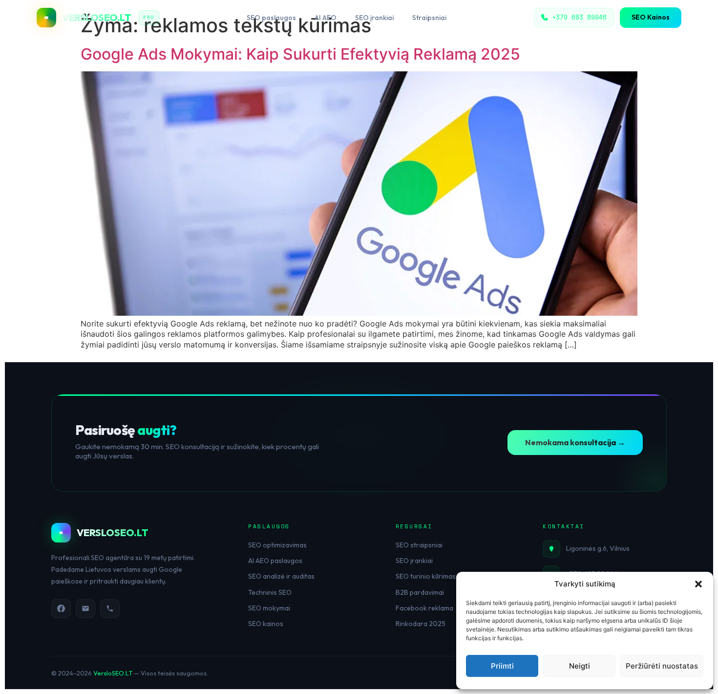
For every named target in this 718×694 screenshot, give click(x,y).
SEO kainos (265, 623)
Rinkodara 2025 (420, 623)
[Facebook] (61, 608)
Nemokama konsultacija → (575, 442)
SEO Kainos (651, 17)
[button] (698, 584)
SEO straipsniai (419, 545)
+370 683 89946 (579, 17)
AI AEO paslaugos (275, 560)
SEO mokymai (269, 608)
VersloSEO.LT (112, 673)
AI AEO (326, 17)
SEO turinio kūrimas (426, 576)
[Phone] (110, 608)
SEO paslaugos (271, 17)
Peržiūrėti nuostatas (662, 666)
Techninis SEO (270, 592)
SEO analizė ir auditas (281, 576)
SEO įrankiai (374, 17)
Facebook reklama (424, 608)
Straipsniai (429, 17)
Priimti (502, 666)
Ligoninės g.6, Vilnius (598, 548)
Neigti (579, 666)
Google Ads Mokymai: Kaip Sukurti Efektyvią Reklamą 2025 (300, 54)
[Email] (85, 608)
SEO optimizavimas (277, 545)
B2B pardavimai (420, 592)
